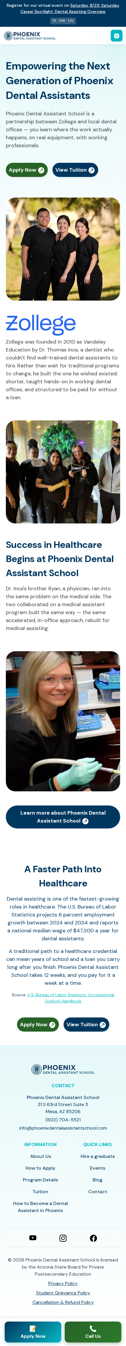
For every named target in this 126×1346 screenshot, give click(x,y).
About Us (40, 1156)
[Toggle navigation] (116, 36)
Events (97, 1168)
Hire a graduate (98, 1156)
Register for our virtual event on (63, 8)
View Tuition (71, 169)
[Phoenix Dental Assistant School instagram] (63, 1237)
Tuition (40, 1191)
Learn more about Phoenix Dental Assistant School (63, 816)
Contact (97, 1191)
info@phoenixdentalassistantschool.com (63, 1128)
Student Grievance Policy (63, 1293)
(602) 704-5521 (63, 1120)
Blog (98, 1180)
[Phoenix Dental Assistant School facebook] (93, 1237)
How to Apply (40, 1168)
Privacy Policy (63, 1283)
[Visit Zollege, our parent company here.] (41, 324)
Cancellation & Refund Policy (63, 1302)
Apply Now (23, 169)
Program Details (40, 1180)
